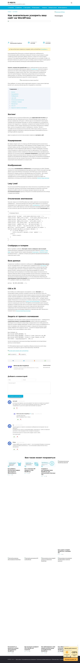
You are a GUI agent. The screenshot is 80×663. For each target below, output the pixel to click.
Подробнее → (44, 49)
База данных (14, 103)
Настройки (27, 7)
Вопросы (44, 7)
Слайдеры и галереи (16, 101)
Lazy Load (13, 98)
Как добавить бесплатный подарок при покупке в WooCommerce (14, 471)
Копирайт (62, 659)
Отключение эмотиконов (17, 99)
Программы (36, 7)
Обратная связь (55, 659)
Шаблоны (19, 7)
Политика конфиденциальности (44, 659)
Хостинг (13, 92)
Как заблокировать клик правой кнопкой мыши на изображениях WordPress (48, 649)
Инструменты (63, 7)
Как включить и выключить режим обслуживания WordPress (13, 649)
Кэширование (14, 94)
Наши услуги (53, 7)
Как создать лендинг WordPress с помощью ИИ (64, 551)
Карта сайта (18, 659)
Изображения (14, 96)
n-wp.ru (11, 2)
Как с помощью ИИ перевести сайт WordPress (29, 470)
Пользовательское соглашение (29, 659)
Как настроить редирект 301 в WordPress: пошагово (31, 648)
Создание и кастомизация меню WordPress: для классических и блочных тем (48, 471)
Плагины (11, 7)
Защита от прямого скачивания (19, 107)
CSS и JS (13, 105)
